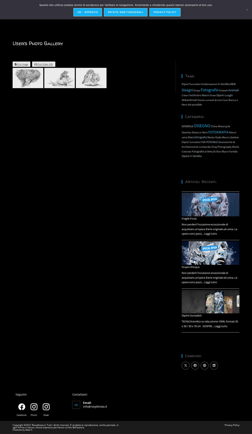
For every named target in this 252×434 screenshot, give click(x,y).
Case (225, 100)
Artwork (223, 90)
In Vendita (224, 84)
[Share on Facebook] (195, 366)
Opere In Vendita (192, 156)
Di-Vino (217, 151)
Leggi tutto (210, 233)
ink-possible (195, 104)
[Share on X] (186, 366)
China (214, 126)
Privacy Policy (232, 425)
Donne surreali (206, 100)
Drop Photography (221, 146)
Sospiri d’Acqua (190, 267)
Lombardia (205, 146)
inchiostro (195, 95)
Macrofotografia (197, 137)
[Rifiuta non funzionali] (247, 10)
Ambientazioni (209, 84)
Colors (185, 95)
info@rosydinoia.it (95, 406)
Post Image (22, 64)
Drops (197, 90)
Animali (233, 90)
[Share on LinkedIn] (214, 366)
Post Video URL (45, 64)
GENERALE (188, 126)
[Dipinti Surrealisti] (210, 302)
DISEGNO (202, 125)
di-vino (218, 100)
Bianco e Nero (200, 132)
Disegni (187, 90)
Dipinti (220, 95)
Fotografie (210, 89)
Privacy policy (165, 12)
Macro (205, 95)
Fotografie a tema (202, 151)
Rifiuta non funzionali (125, 12)
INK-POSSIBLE (209, 142)
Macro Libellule (230, 137)
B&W (233, 84)
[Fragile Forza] (210, 205)
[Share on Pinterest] (204, 366)
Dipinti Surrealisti (191, 84)
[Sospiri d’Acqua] (210, 253)
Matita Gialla (214, 137)
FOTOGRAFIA (218, 132)
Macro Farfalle (230, 151)
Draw (213, 95)
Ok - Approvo (88, 12)
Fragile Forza (189, 218)
